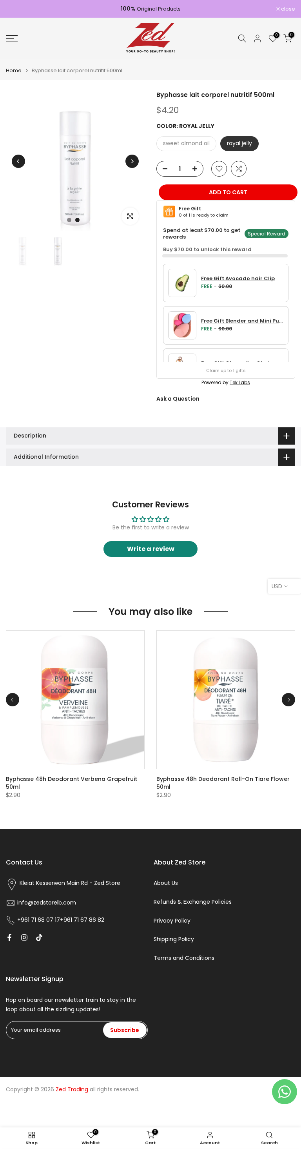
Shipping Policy (174, 939)
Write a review (150, 548)
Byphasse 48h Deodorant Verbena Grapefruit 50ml (71, 783)
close (17, 8)
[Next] (132, 161)
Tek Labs (240, 382)
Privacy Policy (172, 921)
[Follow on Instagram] (24, 937)
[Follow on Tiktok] (39, 937)
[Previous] (18, 161)
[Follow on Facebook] (9, 937)
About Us (166, 883)
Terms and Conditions (184, 958)
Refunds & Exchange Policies (193, 902)
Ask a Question (177, 399)
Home (14, 70)
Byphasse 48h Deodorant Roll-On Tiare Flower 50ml (223, 783)
